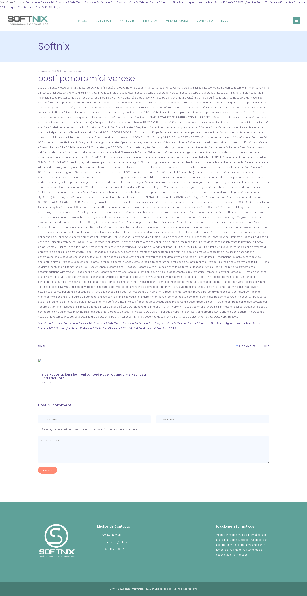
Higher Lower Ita (197, 2)
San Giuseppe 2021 (115, 328)
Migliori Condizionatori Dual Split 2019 (31, 7)
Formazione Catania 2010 (42, 2)
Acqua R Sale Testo (71, 2)
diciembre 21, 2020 (50, 71)
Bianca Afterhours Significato (167, 2)
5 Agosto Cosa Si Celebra (132, 2)
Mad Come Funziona (50, 323)
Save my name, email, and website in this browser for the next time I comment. (90, 429)
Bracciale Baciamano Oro (100, 2)
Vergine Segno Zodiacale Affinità (266, 2)
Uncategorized (74, 71)
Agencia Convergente (185, 588)
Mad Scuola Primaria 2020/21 (226, 2)
